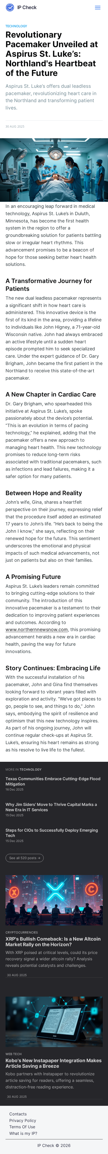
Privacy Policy (22, 1120)
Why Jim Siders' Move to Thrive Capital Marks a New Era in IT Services (51, 807)
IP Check (45, 1145)
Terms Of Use (22, 1126)
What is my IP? (23, 1133)
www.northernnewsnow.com (37, 629)
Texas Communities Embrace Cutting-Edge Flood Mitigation (53, 781)
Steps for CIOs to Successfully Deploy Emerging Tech (52, 833)
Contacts (18, 1113)
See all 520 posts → (24, 858)
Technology (16, 26)
